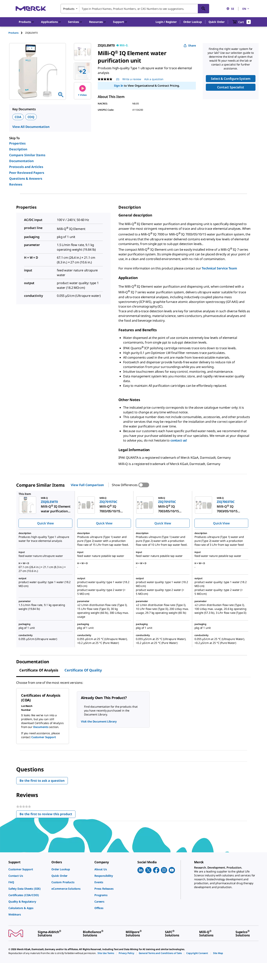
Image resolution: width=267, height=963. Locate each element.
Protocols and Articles (26, 167)
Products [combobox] (68, 9)
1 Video (82, 95)
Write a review (131, 79)
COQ (31, 117)
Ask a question (153, 79)
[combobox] (135, 8)
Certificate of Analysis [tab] (38, 670)
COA (18, 117)
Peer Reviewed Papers (26, 173)
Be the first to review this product (47, 815)
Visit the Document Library (98, 721)
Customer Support (43, 737)
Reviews (15, 184)
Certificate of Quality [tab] (83, 670)
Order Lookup (192, 22)
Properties (17, 143)
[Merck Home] (31, 8)
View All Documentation (30, 127)
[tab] (16, 32)
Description (18, 149)
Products (13, 32)
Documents (40, 727)
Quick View (45, 523)
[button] (166, 22)
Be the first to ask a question (42, 780)
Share (192, 45)
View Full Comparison (87, 485)
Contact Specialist (230, 87)
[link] (27, 869)
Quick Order (217, 22)
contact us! (178, 440)
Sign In (118, 85)
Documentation (21, 161)
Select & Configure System (230, 78)
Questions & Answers (25, 178)
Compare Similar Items (27, 155)
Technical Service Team (219, 268)
